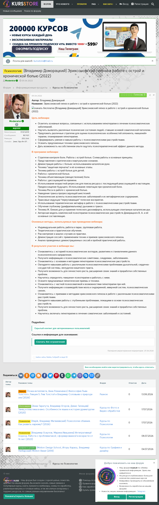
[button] (72, 4)
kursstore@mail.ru (43, 61)
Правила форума (91, 484)
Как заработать (90, 487)
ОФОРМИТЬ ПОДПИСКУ (32, 49)
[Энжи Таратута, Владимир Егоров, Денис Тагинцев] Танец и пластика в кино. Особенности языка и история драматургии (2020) (56, 409)
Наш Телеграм (68, 49)
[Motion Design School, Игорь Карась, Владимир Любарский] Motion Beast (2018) (54, 449)
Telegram (141, 491)
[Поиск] (153, 4)
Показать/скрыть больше (19, 496)
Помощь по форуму (92, 480)
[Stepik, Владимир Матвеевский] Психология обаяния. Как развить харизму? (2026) (54, 423)
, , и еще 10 (52, 357)
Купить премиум (90, 490)
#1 (154, 95)
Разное (104, 394)
